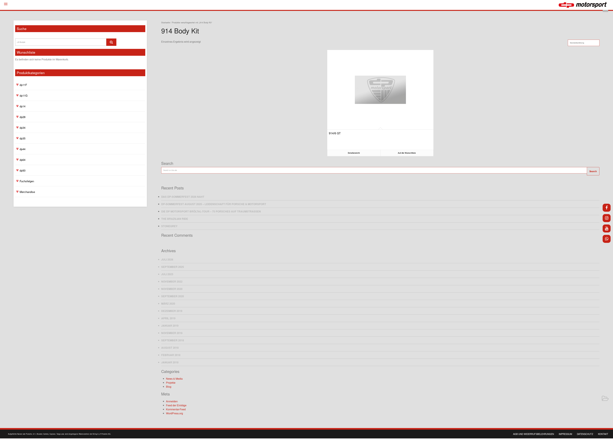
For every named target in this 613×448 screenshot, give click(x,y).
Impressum (565, 434)
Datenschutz (585, 434)
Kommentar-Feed (176, 409)
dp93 (22, 170)
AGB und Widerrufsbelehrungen (533, 434)
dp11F (23, 85)
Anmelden (172, 401)
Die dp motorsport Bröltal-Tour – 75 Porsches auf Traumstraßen (211, 211)
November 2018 (171, 333)
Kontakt (603, 434)
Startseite (165, 22)
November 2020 (171, 289)
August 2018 (170, 347)
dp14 (22, 106)
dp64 (22, 160)
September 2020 (172, 296)
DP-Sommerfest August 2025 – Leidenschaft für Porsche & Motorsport (213, 204)
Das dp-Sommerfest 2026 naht (182, 197)
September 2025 (172, 267)
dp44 (22, 149)
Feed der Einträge (176, 405)
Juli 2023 (167, 274)
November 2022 (171, 281)
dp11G (23, 95)
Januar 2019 (169, 325)
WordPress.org (174, 413)
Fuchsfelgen (27, 181)
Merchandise (27, 192)
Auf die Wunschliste (407, 152)
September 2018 (172, 340)
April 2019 (168, 318)
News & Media (174, 378)
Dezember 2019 (171, 311)
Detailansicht (354, 152)
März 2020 (168, 303)
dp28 (22, 117)
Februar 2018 (170, 355)
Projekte (170, 382)
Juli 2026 (167, 259)
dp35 (22, 138)
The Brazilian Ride (174, 219)
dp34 (22, 128)
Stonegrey (169, 226)
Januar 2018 (169, 362)
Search (593, 171)
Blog (168, 386)
